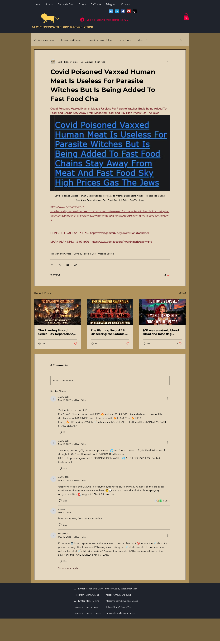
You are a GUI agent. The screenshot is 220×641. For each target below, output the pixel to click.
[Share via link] (75, 264)
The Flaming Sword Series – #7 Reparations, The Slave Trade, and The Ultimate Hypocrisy (56, 332)
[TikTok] (135, 11)
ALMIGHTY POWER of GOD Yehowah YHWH (62, 27)
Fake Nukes (125, 39)
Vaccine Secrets (106, 253)
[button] (186, 16)
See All (182, 292)
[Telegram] (117, 11)
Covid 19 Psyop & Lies (100, 39)
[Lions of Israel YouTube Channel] (129, 11)
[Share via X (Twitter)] (59, 264)
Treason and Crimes (71, 39)
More (140, 39)
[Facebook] (123, 11)
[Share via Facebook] (51, 264)
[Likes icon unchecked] (60, 432)
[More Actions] (168, 399)
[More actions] (168, 62)
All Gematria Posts (44, 39)
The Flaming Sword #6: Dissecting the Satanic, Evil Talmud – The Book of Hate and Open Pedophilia (110, 332)
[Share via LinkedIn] (67, 264)
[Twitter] (111, 11)
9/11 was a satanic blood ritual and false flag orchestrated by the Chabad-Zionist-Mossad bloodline (161, 332)
